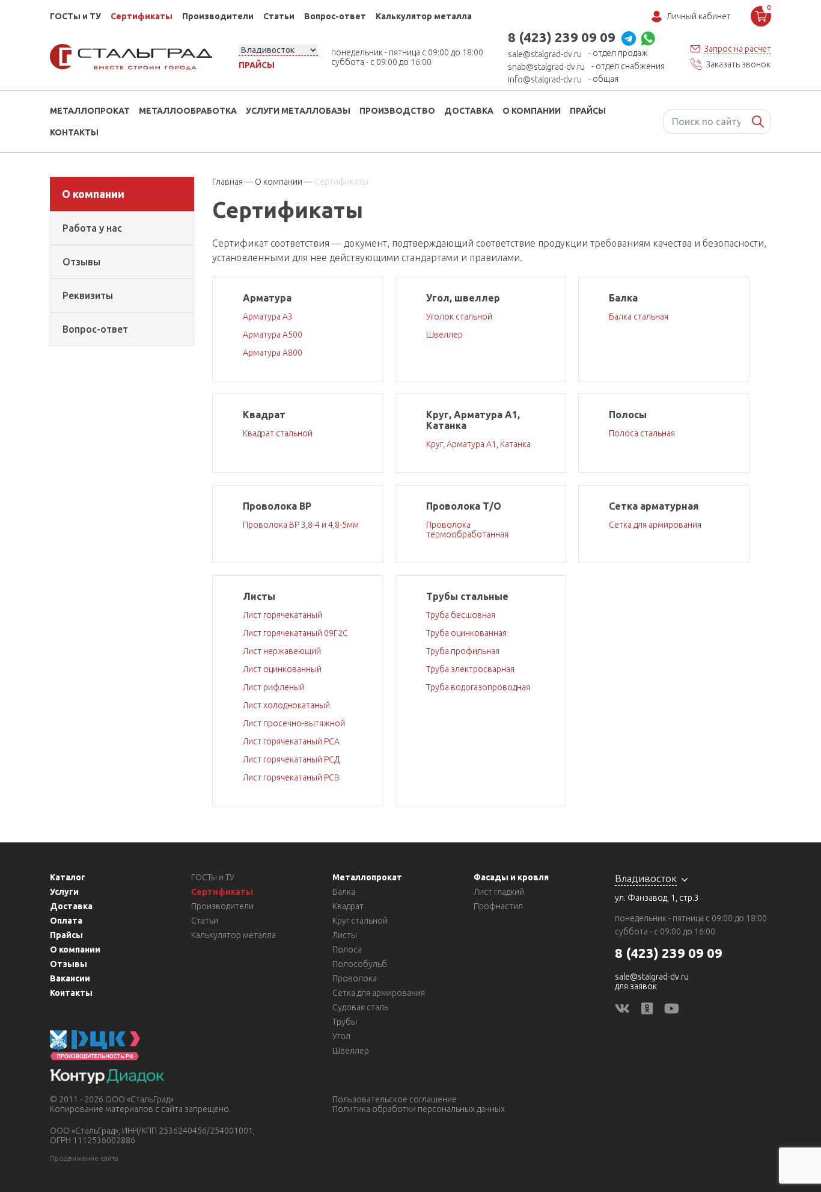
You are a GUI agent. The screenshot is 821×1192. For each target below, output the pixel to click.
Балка (343, 892)
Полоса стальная (642, 433)
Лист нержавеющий (282, 651)
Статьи (279, 16)
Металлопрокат (90, 111)
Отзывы (81, 261)
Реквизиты (88, 295)
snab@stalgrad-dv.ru (546, 67)
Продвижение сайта (84, 1158)
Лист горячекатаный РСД (291, 759)
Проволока (354, 978)
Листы (344, 935)
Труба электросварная (470, 669)
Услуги (64, 892)
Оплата (66, 920)
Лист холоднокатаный (286, 705)
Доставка (468, 111)
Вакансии (70, 978)
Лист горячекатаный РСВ (291, 777)
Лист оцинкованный (282, 669)
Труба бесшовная (460, 615)
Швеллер (444, 334)
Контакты (74, 132)
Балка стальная (638, 316)
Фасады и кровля (511, 877)
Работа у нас (92, 228)
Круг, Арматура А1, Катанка (478, 444)
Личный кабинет (699, 16)
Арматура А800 (272, 352)
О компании (531, 111)
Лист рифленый (274, 687)
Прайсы (257, 65)
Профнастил (498, 906)
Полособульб (359, 964)
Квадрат (348, 906)
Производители (218, 16)
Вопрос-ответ (335, 16)
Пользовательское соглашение (394, 1099)
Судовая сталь (360, 1007)
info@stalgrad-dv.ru (545, 79)
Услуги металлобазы (298, 111)
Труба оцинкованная (466, 633)
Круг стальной (360, 920)
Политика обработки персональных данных (418, 1109)
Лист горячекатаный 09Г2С (295, 633)
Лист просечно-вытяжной (294, 723)
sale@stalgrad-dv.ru (545, 54)
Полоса (347, 949)
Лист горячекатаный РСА (291, 741)
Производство (397, 111)
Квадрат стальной (278, 433)
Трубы (344, 1022)
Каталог (67, 877)
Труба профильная (462, 651)
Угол (341, 1036)
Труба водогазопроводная (478, 687)
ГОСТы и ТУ (75, 16)
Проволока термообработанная (467, 529)
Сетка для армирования (655, 525)
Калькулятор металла (424, 16)
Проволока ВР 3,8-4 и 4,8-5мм (301, 525)
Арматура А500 (272, 334)
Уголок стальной (459, 316)
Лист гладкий (499, 892)
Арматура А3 (268, 316)
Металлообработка (188, 111)
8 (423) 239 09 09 (561, 37)
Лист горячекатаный (282, 615)
